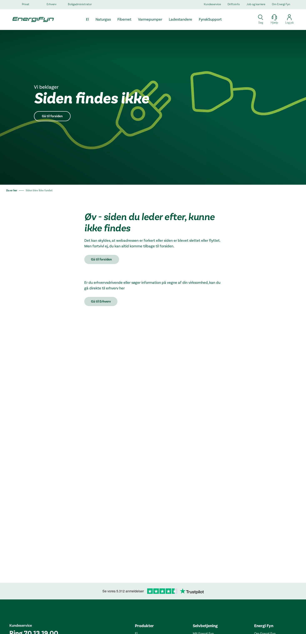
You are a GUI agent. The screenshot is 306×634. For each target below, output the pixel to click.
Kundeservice (212, 4)
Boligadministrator (80, 4)
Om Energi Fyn (281, 4)
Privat (25, 4)
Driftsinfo (234, 4)
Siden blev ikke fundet (39, 190)
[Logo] (31, 19)
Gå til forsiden (52, 116)
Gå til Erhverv (101, 301)
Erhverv (51, 4)
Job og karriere (255, 4)
